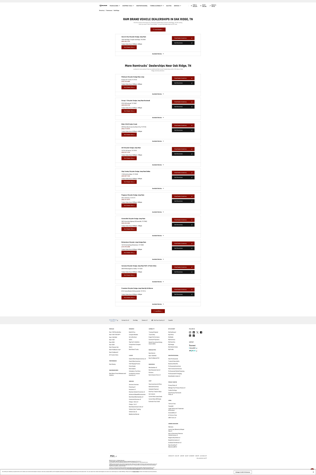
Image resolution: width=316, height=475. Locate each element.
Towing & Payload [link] (153, 332)
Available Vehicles (157, 54)
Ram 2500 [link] (112, 342)
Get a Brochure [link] (133, 337)
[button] (114, 5)
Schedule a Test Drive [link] (134, 371)
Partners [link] (151, 372)
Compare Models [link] (133, 334)
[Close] (313, 472)
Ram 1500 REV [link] (152, 355)
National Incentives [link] (154, 386)
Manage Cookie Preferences (243, 472)
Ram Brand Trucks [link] (134, 349)
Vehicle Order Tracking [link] (135, 409)
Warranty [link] (170, 427)
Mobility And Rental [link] (134, 414)
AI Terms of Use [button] (172, 415)
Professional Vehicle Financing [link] (176, 371)
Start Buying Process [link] (134, 363)
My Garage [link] (171, 344)
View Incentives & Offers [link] (155, 384)
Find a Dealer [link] (132, 366)
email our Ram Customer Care (134, 468)
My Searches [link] (171, 342)
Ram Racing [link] (112, 364)
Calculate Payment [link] (154, 389)
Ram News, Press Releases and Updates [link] (117, 374)
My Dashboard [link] (172, 332)
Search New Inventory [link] (134, 361)
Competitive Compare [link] (135, 344)
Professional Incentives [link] (174, 366)
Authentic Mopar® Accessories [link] (137, 394)
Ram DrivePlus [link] (172, 446)
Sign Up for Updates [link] (134, 342)
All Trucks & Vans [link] (113, 355)
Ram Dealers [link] (132, 368)
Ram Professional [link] (173, 358)
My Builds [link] (170, 337)
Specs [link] (130, 347)
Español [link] (170, 320)
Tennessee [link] (109, 10)
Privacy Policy (135, 471)
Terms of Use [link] (172, 403)
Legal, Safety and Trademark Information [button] (176, 409)
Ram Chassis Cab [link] (113, 347)
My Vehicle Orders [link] (173, 347)
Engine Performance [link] (154, 337)
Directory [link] (101, 10)
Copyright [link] (170, 406)
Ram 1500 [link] (112, 339)
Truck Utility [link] (152, 334)
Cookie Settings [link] (172, 390)
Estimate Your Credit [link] (154, 401)
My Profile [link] (171, 349)
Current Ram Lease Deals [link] (155, 396)
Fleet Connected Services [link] (175, 368)
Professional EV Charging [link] (175, 373)
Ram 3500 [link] (112, 344)
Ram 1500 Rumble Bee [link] (115, 332)
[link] (103, 5)
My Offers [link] (171, 334)
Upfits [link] (130, 339)
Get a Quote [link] (152, 394)
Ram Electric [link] (152, 353)
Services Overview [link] (134, 384)
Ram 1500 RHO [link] (113, 337)
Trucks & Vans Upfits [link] (173, 361)
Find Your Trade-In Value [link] (155, 391)
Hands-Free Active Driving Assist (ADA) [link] (155, 343)
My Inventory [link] (171, 339)
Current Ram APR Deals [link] (155, 399)
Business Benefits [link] (173, 363)
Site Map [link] (135, 320)
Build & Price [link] (132, 332)
